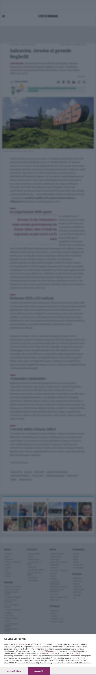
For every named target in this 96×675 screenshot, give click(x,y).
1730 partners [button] (20, 644)
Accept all (38, 671)
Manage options (14, 671)
